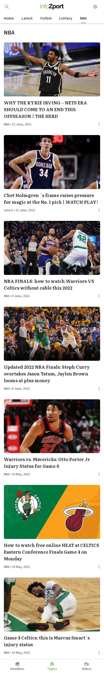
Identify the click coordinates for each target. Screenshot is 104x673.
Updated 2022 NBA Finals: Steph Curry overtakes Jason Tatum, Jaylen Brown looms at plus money (47, 374)
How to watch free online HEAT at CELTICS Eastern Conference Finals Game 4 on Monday (51, 552)
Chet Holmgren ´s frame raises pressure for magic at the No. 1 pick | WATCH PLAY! (51, 198)
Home (9, 18)
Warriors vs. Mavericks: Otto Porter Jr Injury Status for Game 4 (47, 462)
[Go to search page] (7, 7)
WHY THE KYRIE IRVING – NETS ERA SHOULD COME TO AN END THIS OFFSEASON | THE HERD (45, 109)
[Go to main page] (52, 7)
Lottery (65, 18)
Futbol (46, 18)
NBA (83, 18)
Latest (27, 18)
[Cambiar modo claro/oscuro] (95, 7)
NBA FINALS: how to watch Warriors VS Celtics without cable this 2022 (49, 284)
